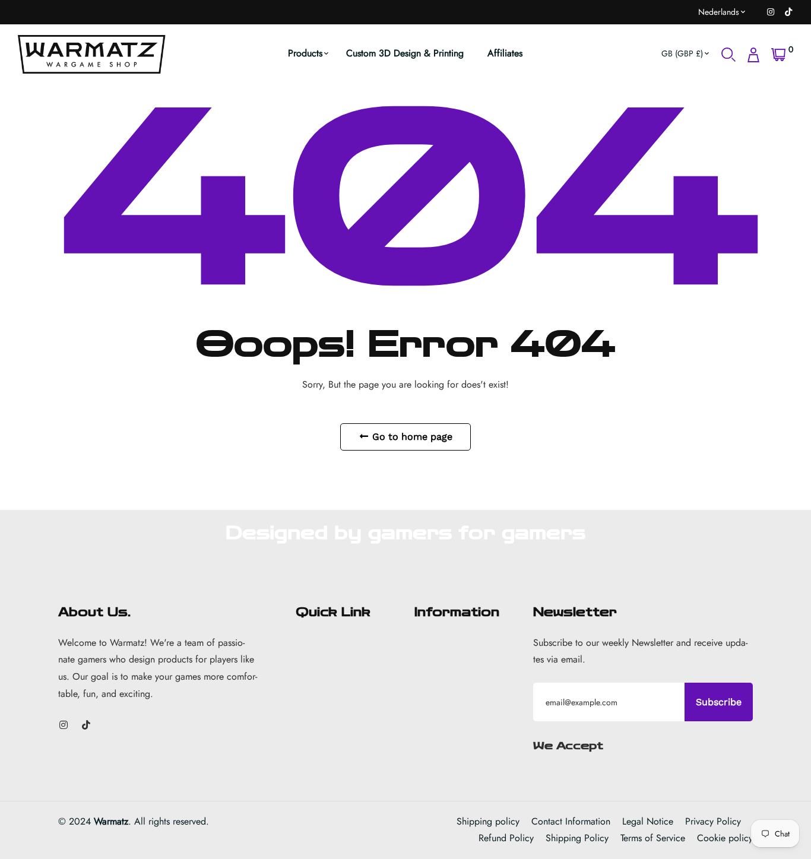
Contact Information (570, 821)
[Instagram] (770, 12)
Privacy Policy (713, 821)
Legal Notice (647, 821)
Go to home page (410, 436)
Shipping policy (488, 821)
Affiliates (504, 53)
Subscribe (719, 702)
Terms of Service (652, 838)
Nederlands (718, 12)
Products (305, 53)
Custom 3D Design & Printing (405, 53)
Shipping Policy (577, 838)
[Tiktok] (788, 12)
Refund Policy (506, 838)
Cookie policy (725, 838)
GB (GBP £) (682, 53)
